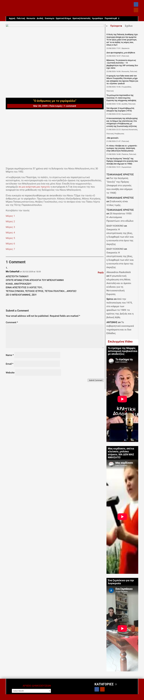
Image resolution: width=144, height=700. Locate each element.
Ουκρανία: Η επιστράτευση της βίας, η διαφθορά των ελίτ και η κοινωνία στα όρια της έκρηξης (120, 237)
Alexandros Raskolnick (118, 272)
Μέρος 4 (10, 232)
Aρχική (12, 18)
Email (9, 363)
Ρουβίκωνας (119, 134)
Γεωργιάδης (126, 87)
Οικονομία (49, 18)
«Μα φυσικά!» (112, 138)
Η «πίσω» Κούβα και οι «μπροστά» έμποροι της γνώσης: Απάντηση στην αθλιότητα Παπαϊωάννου (121, 148)
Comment (12, 322)
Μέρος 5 (10, 238)
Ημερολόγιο (97, 18)
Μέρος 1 (10, 215)
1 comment (70, 105)
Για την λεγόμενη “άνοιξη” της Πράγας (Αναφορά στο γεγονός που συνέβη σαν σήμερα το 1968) (122, 161)
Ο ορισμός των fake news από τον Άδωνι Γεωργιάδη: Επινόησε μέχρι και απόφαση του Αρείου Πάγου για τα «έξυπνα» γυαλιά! (122, 80)
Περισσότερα (111, 18)
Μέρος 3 (10, 227)
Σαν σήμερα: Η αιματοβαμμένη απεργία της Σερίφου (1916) (120, 109)
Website (10, 372)
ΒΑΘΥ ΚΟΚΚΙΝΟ (115, 225)
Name (10, 355)
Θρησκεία (125, 48)
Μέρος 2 (10, 221)
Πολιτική (21, 18)
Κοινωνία (31, 18)
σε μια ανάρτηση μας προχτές (35, 186)
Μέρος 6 (10, 243)
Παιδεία (125, 154)
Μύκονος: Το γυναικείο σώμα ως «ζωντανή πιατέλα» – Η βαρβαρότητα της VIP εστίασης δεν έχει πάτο (122, 64)
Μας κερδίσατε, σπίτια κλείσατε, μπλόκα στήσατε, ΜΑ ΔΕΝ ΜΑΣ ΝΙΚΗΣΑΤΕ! (121, 453)
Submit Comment (96, 380)
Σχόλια (128, 25)
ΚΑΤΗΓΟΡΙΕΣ (104, 684)
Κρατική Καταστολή (81, 18)
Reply (101, 272)
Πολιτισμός (55, 105)
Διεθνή (40, 18)
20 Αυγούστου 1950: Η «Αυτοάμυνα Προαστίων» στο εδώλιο (119, 217)
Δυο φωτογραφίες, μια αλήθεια (120, 52)
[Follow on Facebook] (136, 4)
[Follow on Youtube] (136, 10)
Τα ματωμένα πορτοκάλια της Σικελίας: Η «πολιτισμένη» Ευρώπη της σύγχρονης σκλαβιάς (121, 98)
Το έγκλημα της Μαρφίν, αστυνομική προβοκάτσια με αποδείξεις (122, 351)
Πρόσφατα (116, 25)
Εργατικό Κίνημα (63, 18)
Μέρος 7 (10, 249)
